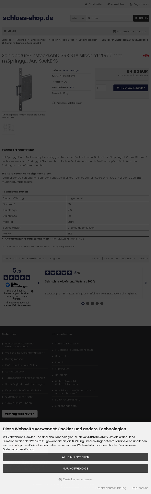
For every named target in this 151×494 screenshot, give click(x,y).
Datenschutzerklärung (111, 488)
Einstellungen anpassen (77, 479)
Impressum (140, 488)
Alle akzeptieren (75, 457)
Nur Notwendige (75, 468)
